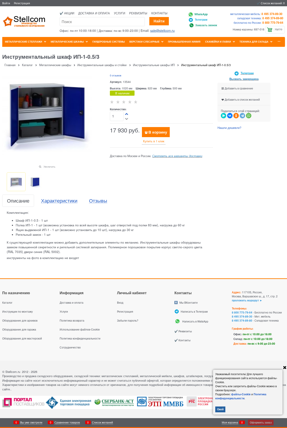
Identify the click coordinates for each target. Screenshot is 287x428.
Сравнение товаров (67, 422)
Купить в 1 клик (153, 141)
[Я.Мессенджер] (223, 115)
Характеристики (59, 200)
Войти (6, 3)
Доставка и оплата (94, 13)
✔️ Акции (67, 13)
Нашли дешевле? (229, 127)
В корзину (157, 132)
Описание (18, 200)
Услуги (119, 13)
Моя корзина (230, 422)
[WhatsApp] (248, 115)
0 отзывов (115, 75)
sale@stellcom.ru (162, 30)
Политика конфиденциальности (240, 396)
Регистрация (22, 3)
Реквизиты (138, 13)
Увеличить (49, 166)
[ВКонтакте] (230, 115)
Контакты (159, 13)
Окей (220, 409)
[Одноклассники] (236, 115)
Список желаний (102, 422)
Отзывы (98, 200)
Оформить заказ (261, 422)
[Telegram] (242, 115)
